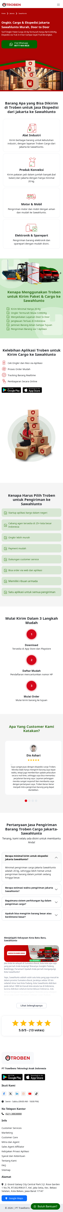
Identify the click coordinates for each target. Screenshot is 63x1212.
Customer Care (10, 1137)
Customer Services (12, 1128)
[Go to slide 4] (36, 801)
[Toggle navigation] (58, 5)
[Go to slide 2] (29, 801)
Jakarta (12, 13)
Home (3, 13)
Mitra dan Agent (10, 1142)
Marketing (7, 1132)
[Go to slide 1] (26, 801)
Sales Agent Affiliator (13, 1146)
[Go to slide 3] (33, 801)
